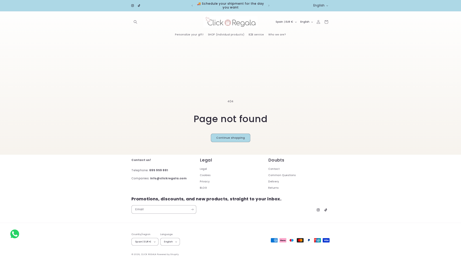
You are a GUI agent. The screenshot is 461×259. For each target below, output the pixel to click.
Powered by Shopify (168, 254)
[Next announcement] (269, 5)
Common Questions (282, 175)
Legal (203, 169)
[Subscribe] (192, 209)
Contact (274, 169)
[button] (135, 22)
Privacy (205, 181)
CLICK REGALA (148, 254)
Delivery (273, 181)
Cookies (205, 175)
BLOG (203, 188)
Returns (273, 188)
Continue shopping (230, 138)
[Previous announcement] (192, 5)
